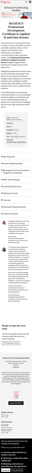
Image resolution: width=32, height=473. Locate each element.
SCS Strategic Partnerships (5, 425)
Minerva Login (5, 415)
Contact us (16, 367)
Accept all (5, 470)
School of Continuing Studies (16, 9)
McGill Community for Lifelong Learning (7, 430)
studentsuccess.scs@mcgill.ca (16, 142)
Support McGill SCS (16, 403)
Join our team (5, 432)
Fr (26, 2)
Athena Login (4, 416)
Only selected (17, 470)
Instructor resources (6, 427)
